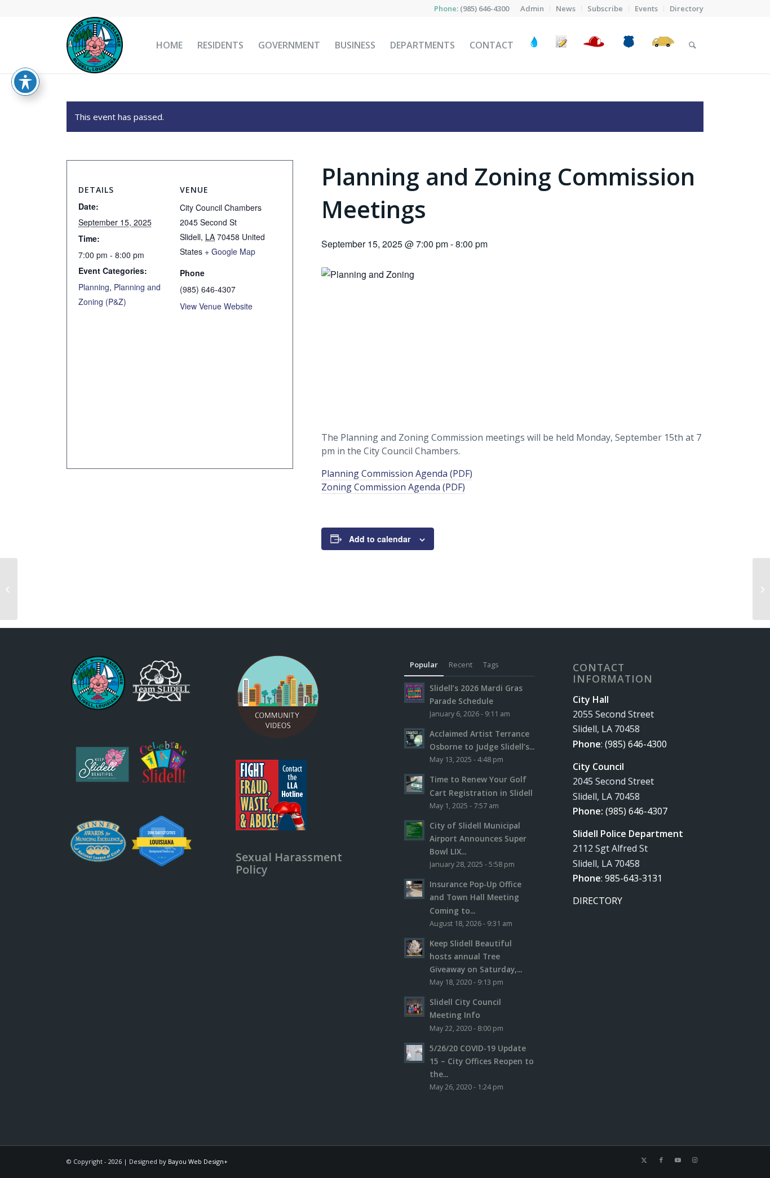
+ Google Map (230, 251)
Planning (93, 287)
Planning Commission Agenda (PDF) (396, 473)
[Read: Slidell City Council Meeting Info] (414, 1007)
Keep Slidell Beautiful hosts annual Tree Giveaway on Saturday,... (476, 956)
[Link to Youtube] (678, 1160)
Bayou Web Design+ (198, 1161)
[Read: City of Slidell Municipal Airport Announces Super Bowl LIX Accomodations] (414, 830)
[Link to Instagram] (695, 1160)
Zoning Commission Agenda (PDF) (393, 487)
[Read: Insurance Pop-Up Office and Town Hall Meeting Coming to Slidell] (414, 889)
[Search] (692, 45)
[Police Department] (628, 45)
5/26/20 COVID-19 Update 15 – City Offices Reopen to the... (482, 1061)
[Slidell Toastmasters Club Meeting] (761, 589)
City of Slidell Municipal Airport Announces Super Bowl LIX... (478, 838)
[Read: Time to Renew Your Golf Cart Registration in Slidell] (414, 784)
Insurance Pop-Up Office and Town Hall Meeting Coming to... (475, 897)
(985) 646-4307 (636, 811)
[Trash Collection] (663, 45)
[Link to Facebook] (661, 1160)
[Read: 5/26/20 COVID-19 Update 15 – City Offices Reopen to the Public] (414, 1053)
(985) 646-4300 (484, 8)
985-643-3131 (633, 878)
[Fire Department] (593, 45)
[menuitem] (532, 8)
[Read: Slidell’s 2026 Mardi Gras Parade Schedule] (414, 693)
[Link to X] (644, 1160)
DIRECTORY (597, 900)
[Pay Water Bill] (534, 45)
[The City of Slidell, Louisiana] (95, 45)
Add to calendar (379, 538)
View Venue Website (216, 306)
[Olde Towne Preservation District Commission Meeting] (8, 589)
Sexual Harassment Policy (289, 863)
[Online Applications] (561, 45)
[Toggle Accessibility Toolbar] (25, 81)
